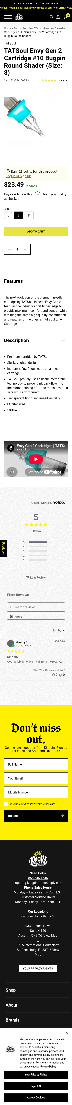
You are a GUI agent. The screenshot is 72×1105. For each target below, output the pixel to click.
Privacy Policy (48, 1066)
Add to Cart (36, 231)
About (11, 1005)
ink (40, 383)
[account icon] (58, 17)
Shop (11, 990)
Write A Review (36, 577)
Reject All (36, 1086)
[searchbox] (36, 607)
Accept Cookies (36, 1097)
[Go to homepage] (16, 17)
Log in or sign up (18, 176)
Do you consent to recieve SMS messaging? (32, 804)
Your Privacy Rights (38, 968)
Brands (12, 1020)
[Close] (67, 1033)
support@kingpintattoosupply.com (38, 882)
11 (29, 215)
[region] (36, 1066)
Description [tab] (16, 340)
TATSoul (10, 43)
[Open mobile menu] (8, 17)
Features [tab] (13, 281)
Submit (13, 816)
